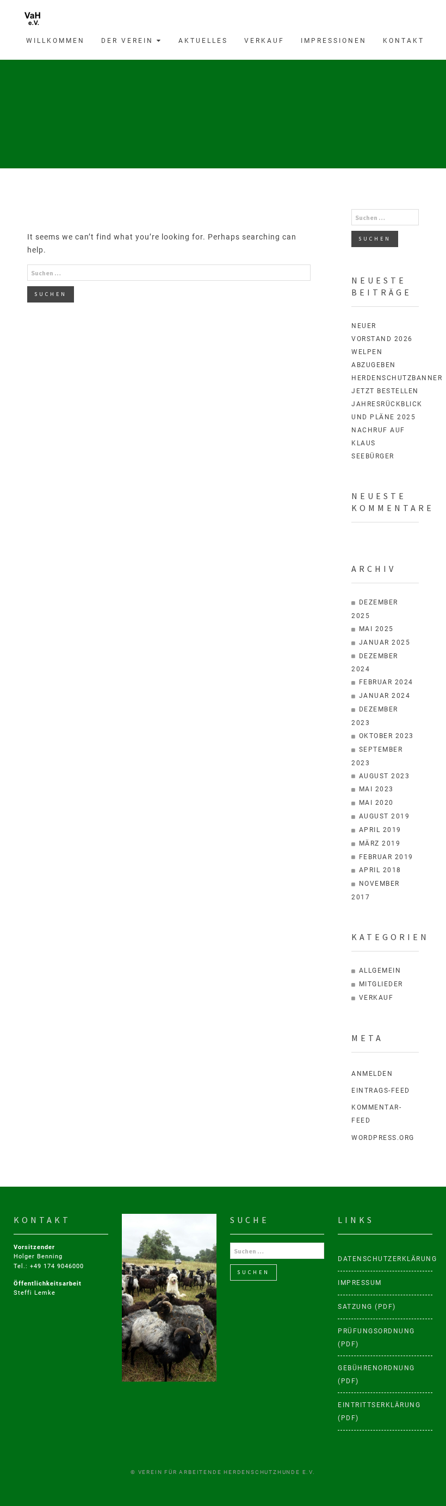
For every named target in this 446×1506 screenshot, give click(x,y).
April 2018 (380, 870)
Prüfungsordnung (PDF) (376, 1337)
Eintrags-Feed (380, 1090)
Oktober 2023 (386, 736)
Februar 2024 (386, 682)
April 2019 (380, 830)
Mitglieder (381, 984)
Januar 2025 (385, 642)
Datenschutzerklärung (385, 1259)
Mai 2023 (376, 789)
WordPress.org (382, 1138)
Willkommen (55, 41)
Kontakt (403, 41)
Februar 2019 (386, 857)
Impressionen (334, 41)
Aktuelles (203, 41)
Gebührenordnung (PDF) (376, 1374)
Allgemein (380, 970)
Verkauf (264, 41)
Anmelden (372, 1073)
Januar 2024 (385, 696)
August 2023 (384, 776)
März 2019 (380, 843)
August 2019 (384, 816)
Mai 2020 (376, 802)
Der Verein (129, 41)
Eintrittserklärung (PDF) (379, 1411)
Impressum (360, 1283)
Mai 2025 (376, 629)
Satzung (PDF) (367, 1306)
